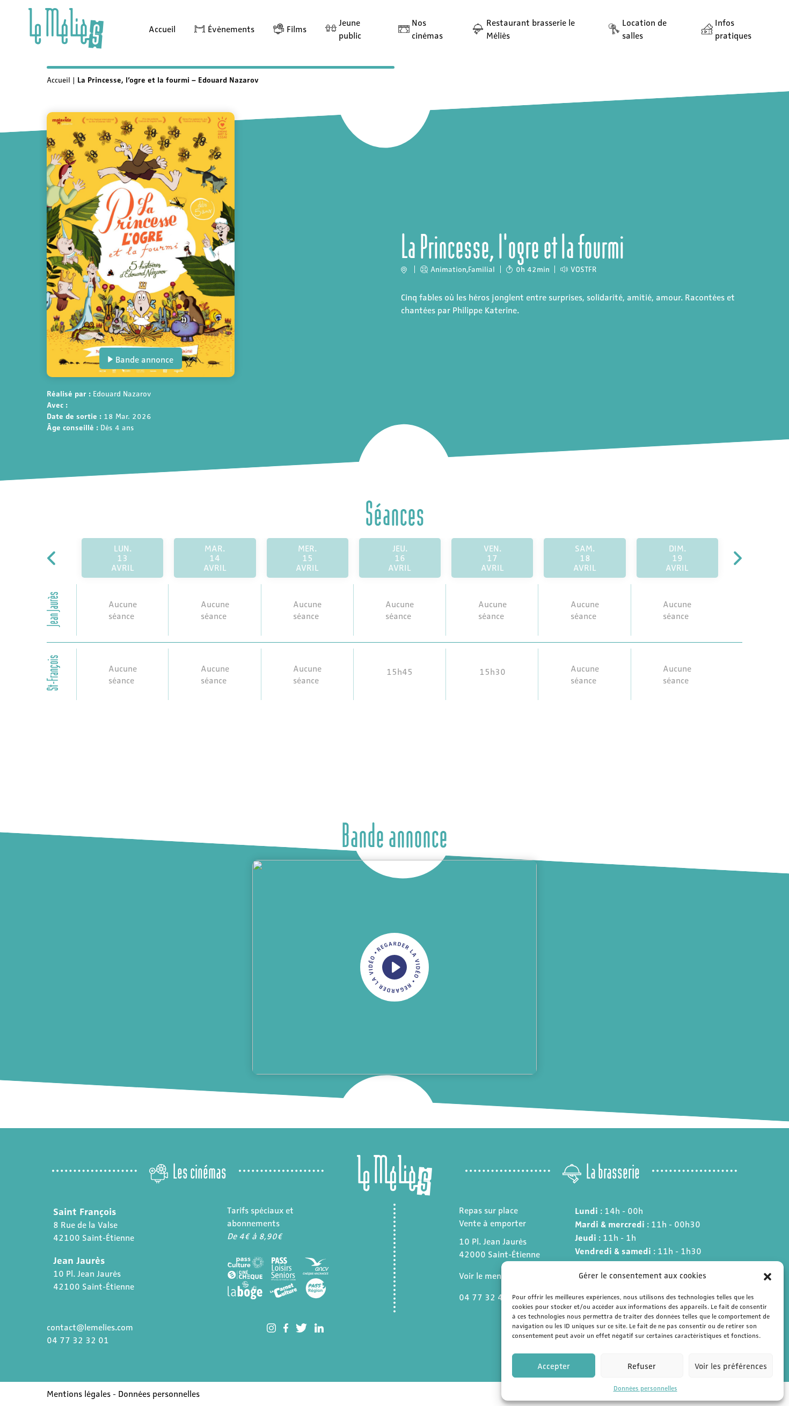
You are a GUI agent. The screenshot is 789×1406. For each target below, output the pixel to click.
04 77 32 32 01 (78, 1339)
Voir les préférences (731, 1365)
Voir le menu (482, 1275)
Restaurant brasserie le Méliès (530, 29)
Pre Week (52, 558)
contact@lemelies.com (90, 1327)
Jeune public (350, 29)
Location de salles (644, 29)
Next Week (737, 558)
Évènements (231, 28)
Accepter (553, 1365)
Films (296, 28)
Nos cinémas (427, 29)
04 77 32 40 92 (490, 1296)
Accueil (162, 28)
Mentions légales (79, 1393)
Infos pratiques (733, 29)
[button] (767, 1275)
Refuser (641, 1365)
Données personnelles (645, 1387)
